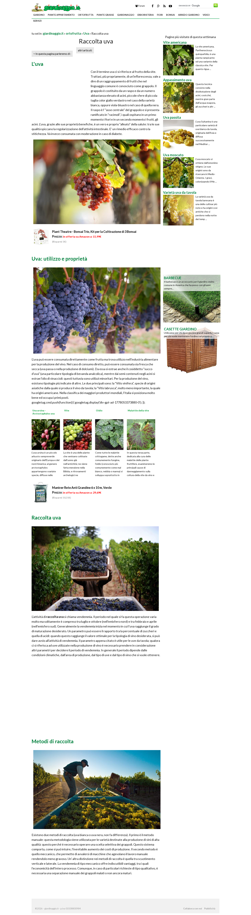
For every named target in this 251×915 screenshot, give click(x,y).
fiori (160, 14)
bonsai (170, 14)
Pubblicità (209, 908)
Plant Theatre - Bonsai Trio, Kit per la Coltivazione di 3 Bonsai (94, 231)
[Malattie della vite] (142, 434)
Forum (141, 5)
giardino (39, 14)
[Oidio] (110, 434)
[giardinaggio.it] (56, 7)
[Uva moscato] (179, 172)
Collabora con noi (192, 908)
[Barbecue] (191, 298)
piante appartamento (61, 14)
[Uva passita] (179, 135)
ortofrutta (85, 14)
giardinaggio (125, 14)
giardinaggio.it (53, 33)
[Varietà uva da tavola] (179, 210)
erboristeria (145, 14)
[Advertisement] (71, 29)
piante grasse (105, 14)
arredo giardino (188, 14)
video (206, 14)
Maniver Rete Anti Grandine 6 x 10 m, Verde (82, 487)
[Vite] (78, 434)
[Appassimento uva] (179, 97)
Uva (86, 33)
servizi (37, 20)
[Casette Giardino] (191, 349)
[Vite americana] (179, 60)
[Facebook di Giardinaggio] (152, 6)
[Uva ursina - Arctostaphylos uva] (47, 434)
